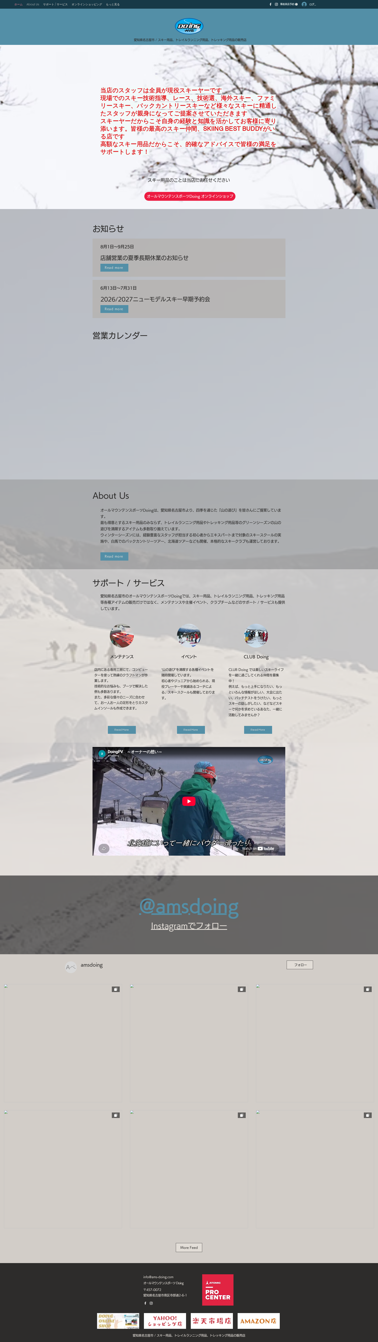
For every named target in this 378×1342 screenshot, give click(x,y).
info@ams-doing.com (158, 1276)
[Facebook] (270, 4)
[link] (289, 4)
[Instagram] (276, 4)
